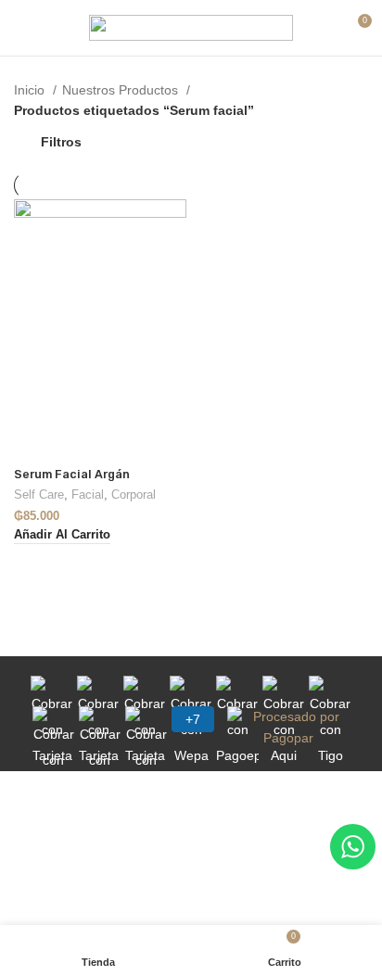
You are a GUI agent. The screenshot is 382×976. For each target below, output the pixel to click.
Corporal (133, 494)
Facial (87, 494)
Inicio (31, 89)
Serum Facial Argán (72, 474)
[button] (62, 535)
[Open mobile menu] (23, 27)
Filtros (61, 141)
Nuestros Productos (122, 89)
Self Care (39, 494)
